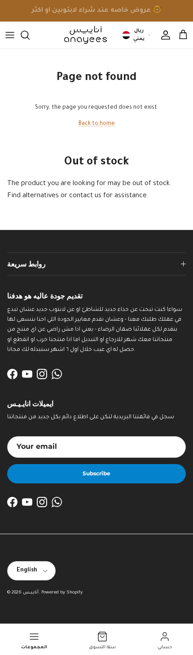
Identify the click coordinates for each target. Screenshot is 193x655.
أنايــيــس (31, 592)
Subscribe (96, 473)
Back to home (97, 124)
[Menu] (10, 35)
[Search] (29, 35)
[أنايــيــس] (83, 35)
